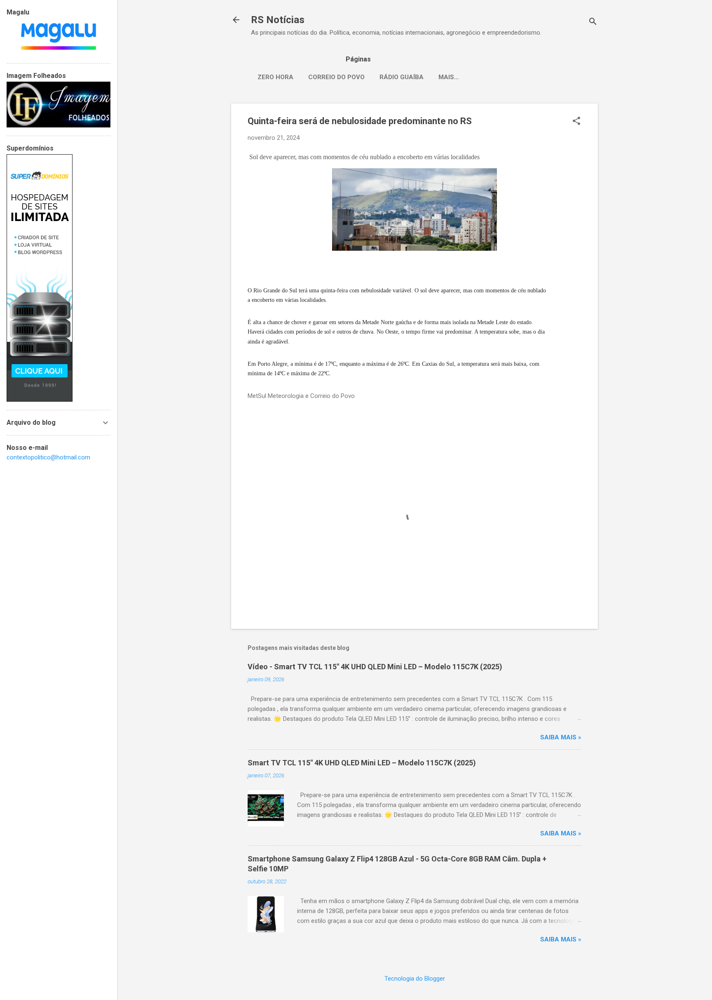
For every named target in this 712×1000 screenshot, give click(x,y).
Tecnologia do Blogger (414, 978)
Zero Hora (275, 77)
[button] (576, 121)
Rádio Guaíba (401, 77)
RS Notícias (277, 20)
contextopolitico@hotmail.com (48, 457)
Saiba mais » (560, 737)
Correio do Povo (336, 77)
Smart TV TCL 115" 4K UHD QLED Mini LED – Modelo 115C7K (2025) (362, 762)
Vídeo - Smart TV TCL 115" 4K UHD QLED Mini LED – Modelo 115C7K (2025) (375, 666)
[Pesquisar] (593, 22)
